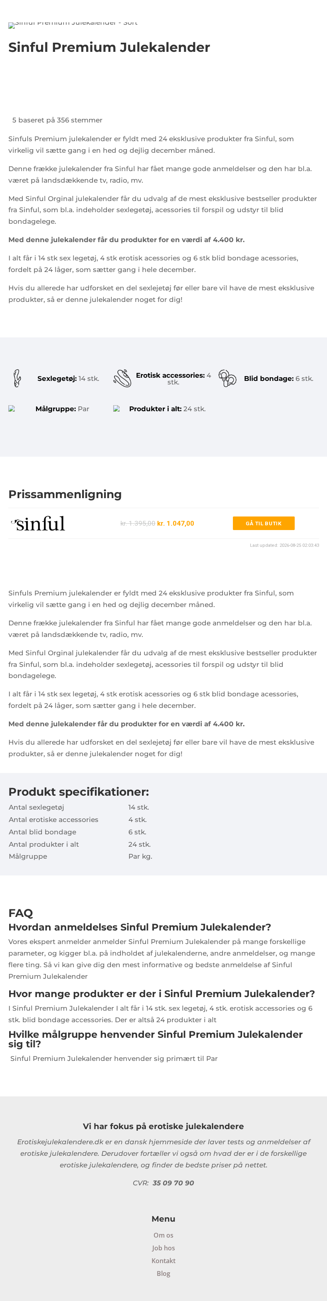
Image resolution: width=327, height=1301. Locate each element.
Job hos (163, 1248)
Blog (163, 1273)
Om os (163, 1235)
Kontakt (163, 1260)
